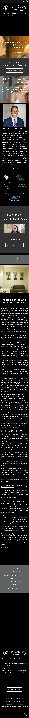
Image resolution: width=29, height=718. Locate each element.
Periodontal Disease (10, 700)
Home (7, 698)
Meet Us (17, 703)
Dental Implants (10, 701)
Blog (21, 704)
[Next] (26, 228)
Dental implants (6, 344)
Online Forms (20, 701)
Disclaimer (9, 704)
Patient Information (17, 698)
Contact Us (24, 703)
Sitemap (16, 704)
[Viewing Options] (26, 715)
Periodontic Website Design (9, 706)
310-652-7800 (14, 427)
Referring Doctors (7, 703)
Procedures (21, 700)
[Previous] (2, 228)
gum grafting (15, 441)
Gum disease (6, 503)
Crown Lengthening (7, 487)
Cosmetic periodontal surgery (12, 398)
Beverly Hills (23, 328)
